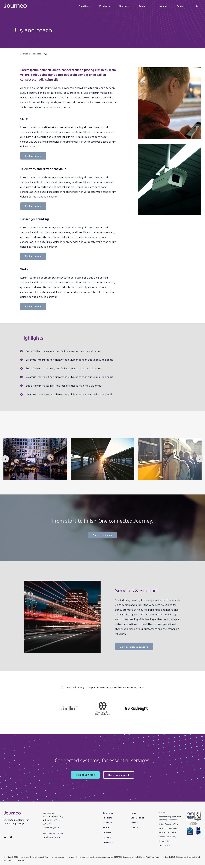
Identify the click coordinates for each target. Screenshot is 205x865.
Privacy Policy (164, 845)
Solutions (84, 6)
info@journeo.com (51, 836)
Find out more (33, 156)
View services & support (134, 646)
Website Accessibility (167, 836)
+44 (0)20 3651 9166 (53, 833)
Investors (108, 842)
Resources (145, 6)
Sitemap (161, 812)
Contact (181, 6)
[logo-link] (69, 708)
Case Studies (137, 817)
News (133, 812)
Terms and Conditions (167, 828)
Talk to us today (102, 535)
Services (124, 6)
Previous (5, 459)
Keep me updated (118, 775)
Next (199, 459)
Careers (107, 837)
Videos (134, 822)
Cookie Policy (164, 841)
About (163, 6)
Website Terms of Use (167, 832)
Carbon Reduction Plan (168, 824)
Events (134, 827)
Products (104, 6)
